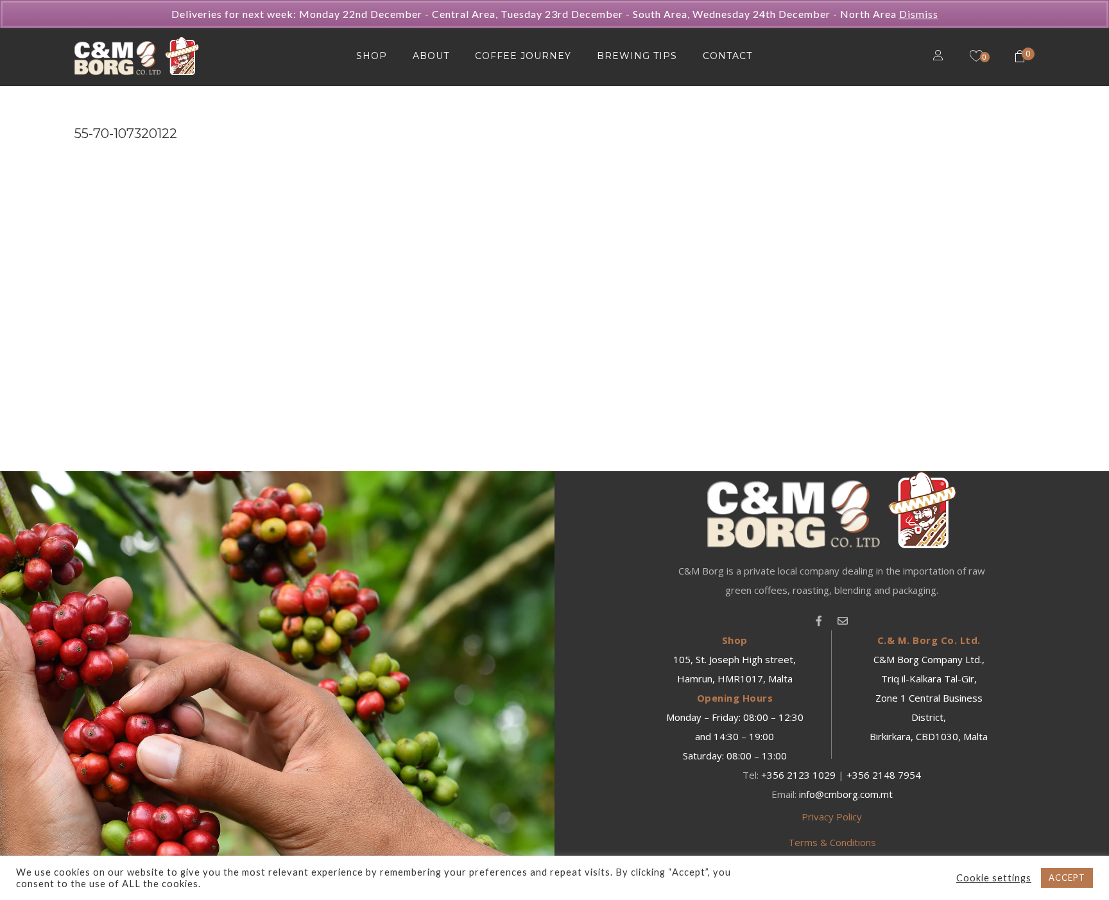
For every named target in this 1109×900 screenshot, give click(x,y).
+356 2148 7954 (884, 774)
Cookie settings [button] (993, 877)
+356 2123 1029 (798, 774)
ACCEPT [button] (1067, 877)
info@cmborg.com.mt (846, 794)
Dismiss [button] (918, 14)
